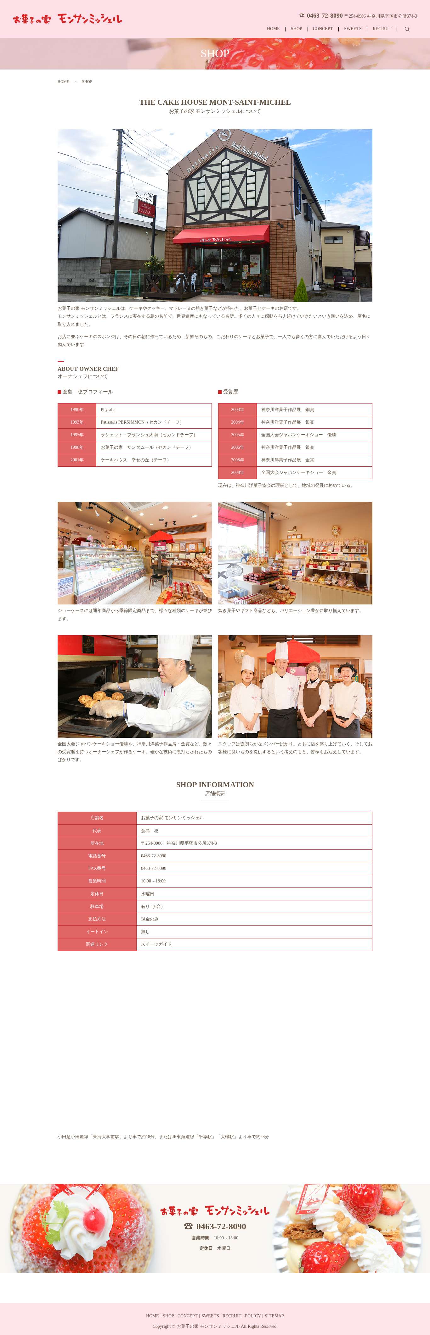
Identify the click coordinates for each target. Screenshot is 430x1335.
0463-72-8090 (221, 1226)
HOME (273, 29)
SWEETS (353, 29)
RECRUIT (382, 29)
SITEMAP (274, 1316)
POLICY (253, 1316)
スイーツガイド (156, 944)
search (407, 29)
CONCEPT (323, 29)
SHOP (296, 29)
